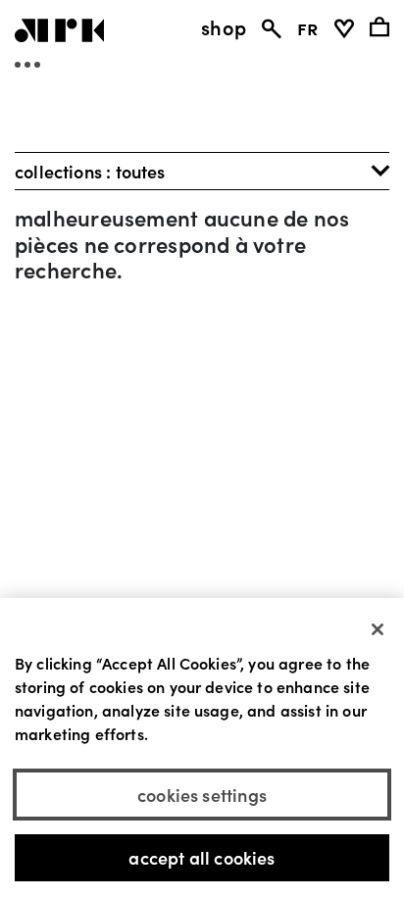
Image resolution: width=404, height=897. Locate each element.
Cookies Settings (202, 794)
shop (223, 26)
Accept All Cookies (201, 857)
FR (307, 26)
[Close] (377, 629)
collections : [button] (90, 171)
